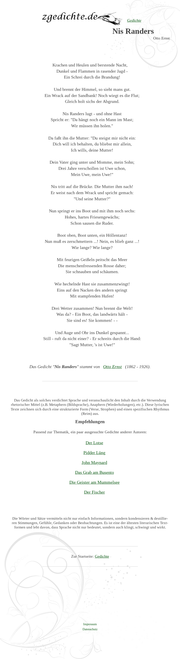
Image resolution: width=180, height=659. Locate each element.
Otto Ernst (112, 366)
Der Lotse (94, 442)
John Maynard (94, 462)
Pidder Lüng (94, 452)
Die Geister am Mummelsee (94, 482)
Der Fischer (94, 492)
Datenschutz (90, 629)
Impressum (90, 624)
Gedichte (102, 556)
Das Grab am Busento (94, 472)
